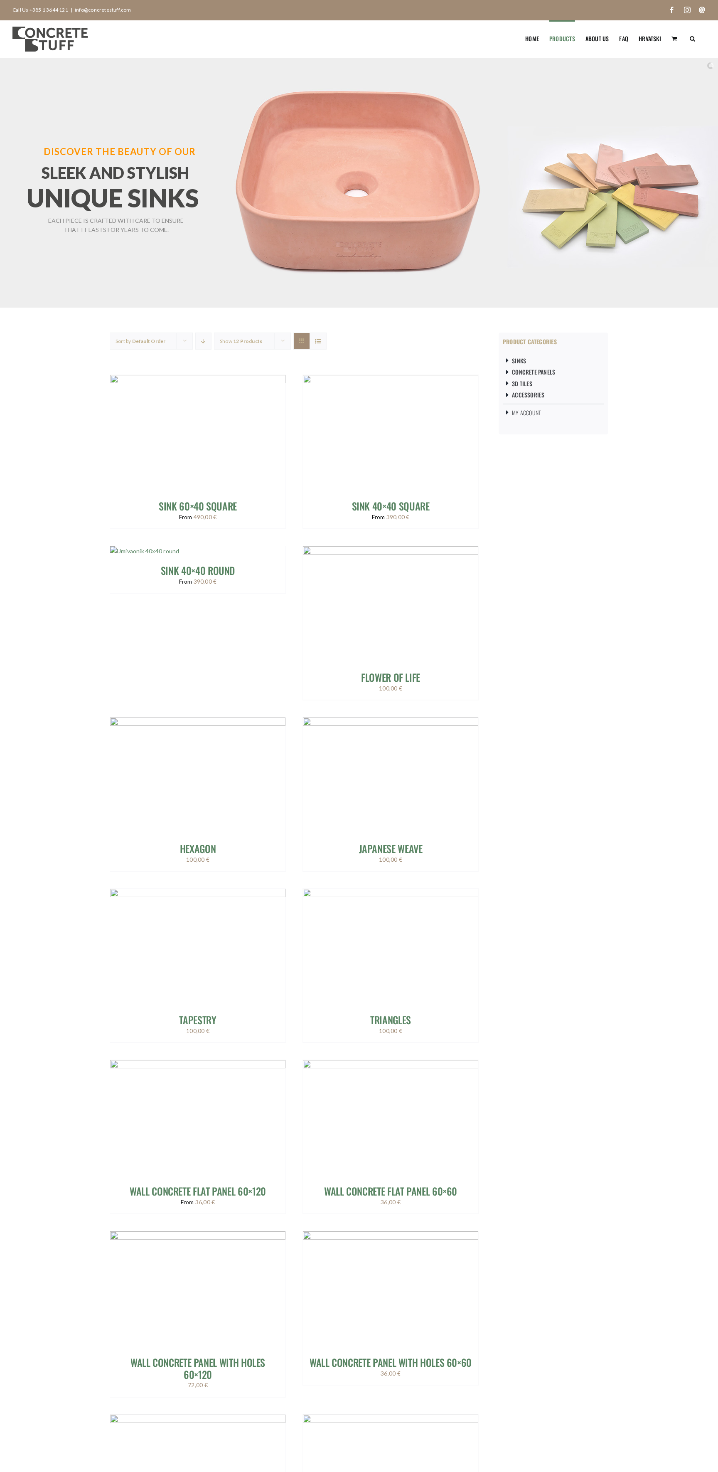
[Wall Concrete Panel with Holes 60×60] (390, 1236)
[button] (692, 37)
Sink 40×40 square (391, 505)
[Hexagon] (197, 722)
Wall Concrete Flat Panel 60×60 (390, 1191)
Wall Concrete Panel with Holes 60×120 (197, 1368)
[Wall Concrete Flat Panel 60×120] (197, 1064)
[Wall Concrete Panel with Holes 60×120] (197, 1236)
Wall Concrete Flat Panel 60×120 (198, 1191)
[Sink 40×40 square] (390, 379)
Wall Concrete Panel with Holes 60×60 (391, 1362)
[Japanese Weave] (390, 722)
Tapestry (197, 1019)
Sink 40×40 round (198, 570)
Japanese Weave (391, 848)
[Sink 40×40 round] (144, 551)
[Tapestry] (197, 893)
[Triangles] (390, 893)
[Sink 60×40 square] (197, 379)
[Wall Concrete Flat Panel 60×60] (390, 1064)
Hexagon (198, 848)
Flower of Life (390, 677)
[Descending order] (203, 341)
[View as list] (318, 341)
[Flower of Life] (390, 551)
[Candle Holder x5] (390, 1419)
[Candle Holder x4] (197, 1419)
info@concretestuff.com (103, 10)
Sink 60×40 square (198, 505)
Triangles (390, 1019)
